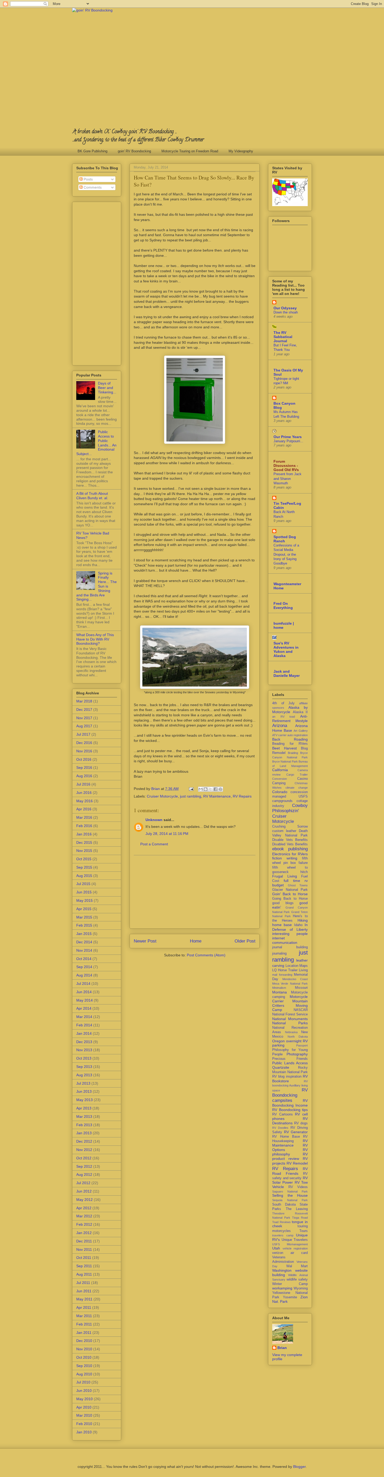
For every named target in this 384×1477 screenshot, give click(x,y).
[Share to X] (210, 789)
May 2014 (84, 1000)
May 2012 (84, 1199)
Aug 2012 (84, 1174)
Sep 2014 (84, 967)
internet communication (284, 940)
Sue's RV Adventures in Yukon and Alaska (286, 649)
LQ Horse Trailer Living (290, 970)
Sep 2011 (84, 1266)
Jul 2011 (83, 1283)
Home (195, 941)
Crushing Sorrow (290, 826)
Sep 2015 (84, 867)
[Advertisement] (194, 891)
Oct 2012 (83, 1158)
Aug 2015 (84, 876)
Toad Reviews (281, 1222)
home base (282, 925)
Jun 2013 (84, 1091)
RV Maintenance (217, 796)
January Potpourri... (288, 441)
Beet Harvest (284, 748)
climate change (297, 787)
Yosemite (290, 1297)
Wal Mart (297, 1266)
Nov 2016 (84, 751)
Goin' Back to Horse (290, 894)
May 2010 (84, 1399)
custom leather (284, 831)
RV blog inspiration (286, 1076)
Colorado (279, 792)
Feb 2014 (84, 1025)
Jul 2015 (83, 884)
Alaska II (300, 712)
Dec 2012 (84, 1141)
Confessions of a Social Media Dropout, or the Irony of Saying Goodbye (286, 554)
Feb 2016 (84, 826)
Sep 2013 (84, 1067)
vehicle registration (295, 1248)
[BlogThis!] (205, 789)
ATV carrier (279, 735)
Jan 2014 (84, 1033)
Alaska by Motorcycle (290, 709)
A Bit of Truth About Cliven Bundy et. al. (92, 495)
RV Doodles (280, 1127)
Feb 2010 (84, 1424)
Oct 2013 (83, 1058)
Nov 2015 (84, 850)
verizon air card (290, 1253)
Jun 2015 (84, 892)
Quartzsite (280, 1067)
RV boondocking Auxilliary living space (290, 1086)
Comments (92, 187)
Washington (282, 1270)
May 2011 (84, 1299)
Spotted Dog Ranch (285, 539)
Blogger (299, 1466)
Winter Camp (290, 1284)
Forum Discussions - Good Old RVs (286, 465)
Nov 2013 (84, 1050)
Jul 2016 (83, 784)
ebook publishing (290, 848)
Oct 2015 (83, 859)
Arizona (279, 725)
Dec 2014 (84, 942)
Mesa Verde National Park (290, 983)
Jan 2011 (83, 1332)
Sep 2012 (84, 1166)
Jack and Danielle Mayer (287, 673)
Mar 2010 (84, 1415)
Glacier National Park (290, 890)
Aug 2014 (84, 975)
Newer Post (145, 941)
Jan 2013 (84, 1133)
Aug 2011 (84, 1274)
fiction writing (284, 858)
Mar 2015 (84, 917)
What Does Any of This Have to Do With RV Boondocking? (95, 639)
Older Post (245, 941)
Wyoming (301, 1288)
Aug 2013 (84, 1075)
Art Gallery (301, 730)
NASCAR (301, 1010)
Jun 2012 (84, 1191)
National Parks (290, 1023)
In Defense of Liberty (290, 927)
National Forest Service (290, 1014)
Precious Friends (290, 1059)
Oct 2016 (83, 759)
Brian (282, 1348)
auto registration (297, 735)
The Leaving (297, 1209)
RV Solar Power (290, 1180)
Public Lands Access (290, 1063)
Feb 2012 (84, 1224)
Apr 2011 (83, 1307)
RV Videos (298, 1187)
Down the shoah (286, 312)
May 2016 (84, 801)
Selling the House (290, 1195)
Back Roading (290, 739)
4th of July (283, 703)
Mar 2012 (84, 1216)
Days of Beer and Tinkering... (107, 387)
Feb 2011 (84, 1324)
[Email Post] (191, 789)
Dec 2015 (84, 842)
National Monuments (290, 1019)
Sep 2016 (84, 767)
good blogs (283, 903)
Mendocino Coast (295, 979)
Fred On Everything (283, 605)
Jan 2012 (84, 1233)
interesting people (290, 934)
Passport (302, 1045)
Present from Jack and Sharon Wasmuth (287, 478)
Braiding (293, 752)
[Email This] (200, 789)
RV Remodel (297, 1163)
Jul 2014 (83, 983)
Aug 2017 (84, 726)
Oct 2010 (83, 1357)
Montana (279, 992)
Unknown (154, 820)
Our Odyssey (285, 308)
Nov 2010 (84, 1349)
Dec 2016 (84, 743)
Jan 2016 (84, 834)
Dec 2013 (84, 1042)
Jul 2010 (83, 1382)
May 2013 (84, 1100)
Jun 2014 (84, 992)
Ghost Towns (298, 885)
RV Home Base (286, 1136)
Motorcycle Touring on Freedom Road (189, 151)
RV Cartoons (282, 1114)
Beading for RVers (290, 744)
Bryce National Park (285, 761)
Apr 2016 (83, 809)
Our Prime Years (288, 437)
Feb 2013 (84, 1125)
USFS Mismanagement (290, 1244)
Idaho (298, 925)
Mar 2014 (84, 1017)
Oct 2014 (83, 959)
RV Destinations (290, 1121)
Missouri (301, 988)
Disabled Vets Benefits (290, 844)
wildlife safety (297, 1279)
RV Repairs (242, 796)
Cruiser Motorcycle (162, 796)
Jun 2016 (84, 792)
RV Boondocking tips (290, 1110)
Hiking (303, 920)
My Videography (241, 151)
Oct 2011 (83, 1257)
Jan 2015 (84, 934)
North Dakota (298, 1036)
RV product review (290, 1156)
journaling (279, 953)
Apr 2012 (83, 1208)
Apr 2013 (83, 1108)
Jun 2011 (83, 1291)
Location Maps (297, 966)
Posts (88, 179)
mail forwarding (282, 974)
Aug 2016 (84, 776)
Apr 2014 (83, 1008)
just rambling (190, 796)
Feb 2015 (84, 925)
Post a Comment (154, 844)
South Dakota (284, 1204)
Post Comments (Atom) (206, 955)
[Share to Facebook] (215, 789)
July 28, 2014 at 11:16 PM (167, 833)
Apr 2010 (83, 1407)
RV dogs (301, 1123)
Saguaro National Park (290, 1191)
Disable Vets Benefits (290, 840)
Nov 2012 (84, 1150)
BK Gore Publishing (92, 151)
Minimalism (279, 987)
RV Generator (296, 1132)
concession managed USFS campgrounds (290, 796)
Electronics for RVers (290, 854)
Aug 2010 (84, 1374)
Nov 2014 (84, 950)
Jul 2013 (83, 1083)
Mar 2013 (84, 1116)
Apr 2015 (83, 909)
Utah (276, 1248)
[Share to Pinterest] (220, 789)
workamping (282, 1288)
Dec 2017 (84, 709)
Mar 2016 (84, 817)
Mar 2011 (84, 1316)
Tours (303, 1231)
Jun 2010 (84, 1390)
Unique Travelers (295, 1240)
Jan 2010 (84, 1432)
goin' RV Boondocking (134, 151)
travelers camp (282, 1235)
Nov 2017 (84, 718)
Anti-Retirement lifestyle (290, 718)
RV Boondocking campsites (290, 1095)
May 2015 (84, 900)
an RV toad (283, 716)
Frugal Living (284, 876)
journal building (290, 947)
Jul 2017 (83, 734)
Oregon (278, 1041)
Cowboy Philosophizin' (290, 808)
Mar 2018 (84, 701)
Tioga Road (300, 1217)
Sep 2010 (84, 1366)
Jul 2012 (83, 1183)
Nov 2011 (84, 1249)
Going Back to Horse (290, 898)
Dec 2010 (84, 1341)
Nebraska (291, 1032)
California (280, 770)
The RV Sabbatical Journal (283, 336)
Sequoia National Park (290, 1200)
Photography (297, 1054)
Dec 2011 (84, 1241)
